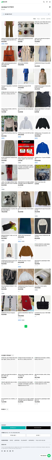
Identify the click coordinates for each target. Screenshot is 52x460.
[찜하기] (16, 35)
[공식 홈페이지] (13, 451)
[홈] (4, 2)
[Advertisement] (27, 341)
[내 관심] (47, 2)
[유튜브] (4, 451)
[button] (48, 14)
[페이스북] (2, 451)
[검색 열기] (44, 2)
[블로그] (10, 451)
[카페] (7, 451)
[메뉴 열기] (49, 2)
